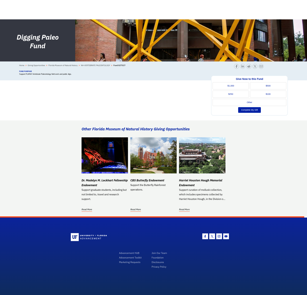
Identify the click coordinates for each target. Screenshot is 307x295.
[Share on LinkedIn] (243, 67)
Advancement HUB (129, 253)
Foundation (158, 257)
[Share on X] (256, 67)
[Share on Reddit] (249, 67)
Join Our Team (159, 253)
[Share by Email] (262, 67)
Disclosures (158, 262)
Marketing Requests (129, 262)
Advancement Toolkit (130, 257)
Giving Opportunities (36, 65)
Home (21, 65)
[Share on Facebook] (237, 67)
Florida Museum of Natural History (63, 65)
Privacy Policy (159, 266)
